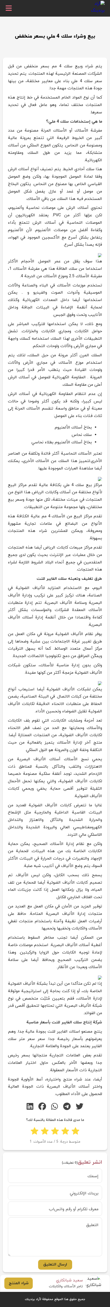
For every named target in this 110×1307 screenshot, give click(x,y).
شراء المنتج (19, 1283)
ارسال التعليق (55, 1264)
